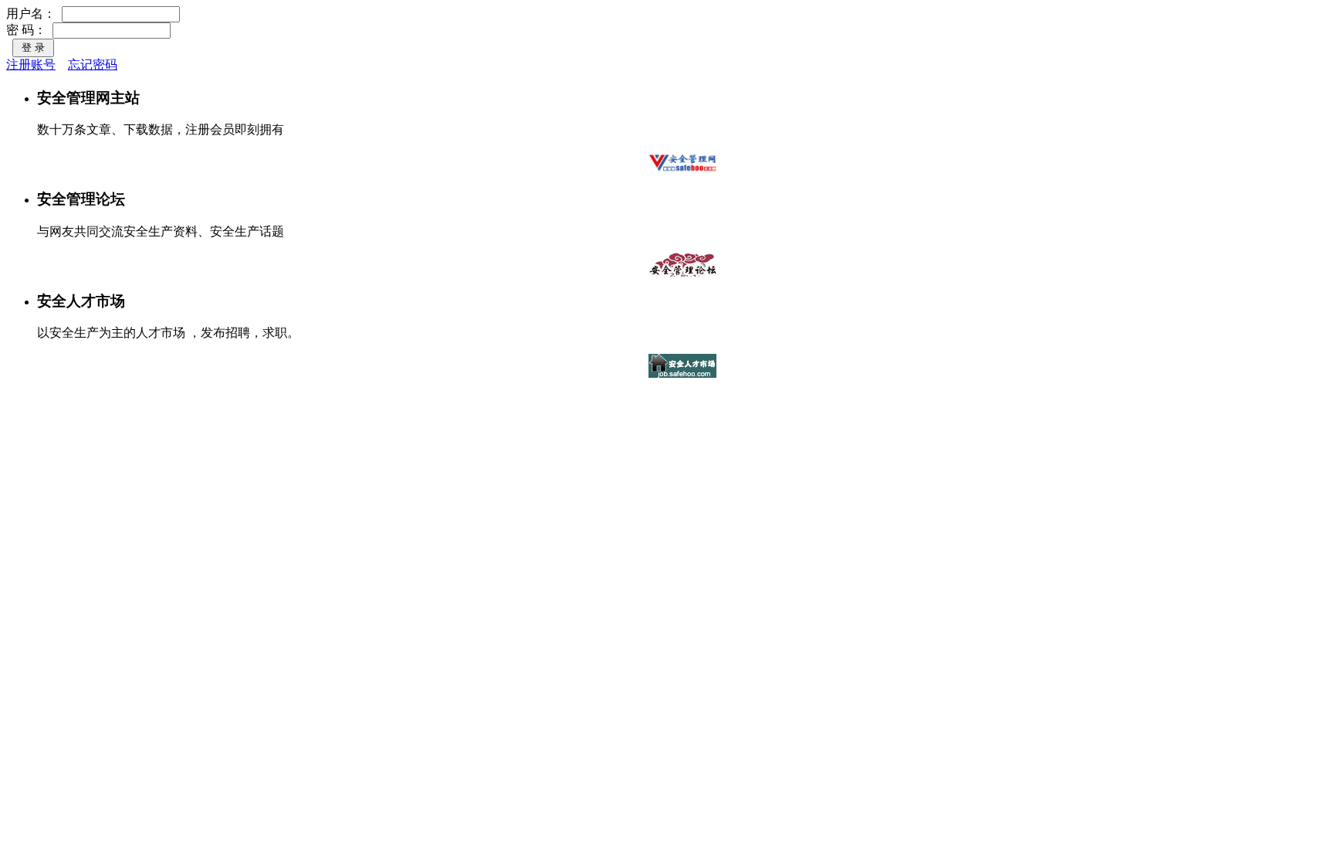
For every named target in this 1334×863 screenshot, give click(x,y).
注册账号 (31, 64)
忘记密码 (92, 64)
